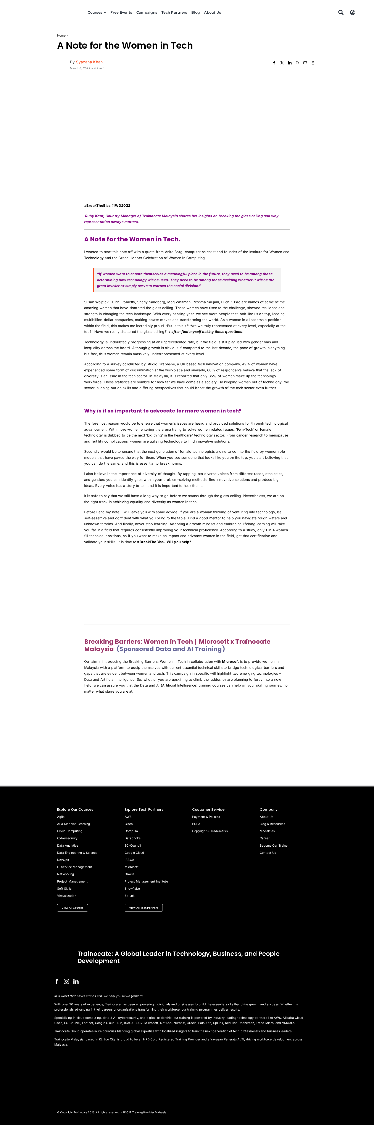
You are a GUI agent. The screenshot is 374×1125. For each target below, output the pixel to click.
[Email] (305, 63)
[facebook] (57, 981)
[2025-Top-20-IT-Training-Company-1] (65, 1056)
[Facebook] (274, 63)
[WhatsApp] (297, 63)
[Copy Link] (313, 63)
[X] (282, 63)
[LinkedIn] (290, 63)
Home (61, 35)
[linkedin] (76, 981)
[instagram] (66, 981)
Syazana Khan (89, 62)
